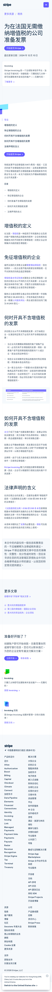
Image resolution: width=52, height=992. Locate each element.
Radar (7, 845)
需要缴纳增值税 (34, 265)
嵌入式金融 (33, 779)
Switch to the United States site (19, 985)
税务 (20, 13)
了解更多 (8, 81)
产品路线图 (33, 911)
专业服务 (32, 835)
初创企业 (32, 764)
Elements (9, 801)
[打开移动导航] (46, 4)
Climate (8, 786)
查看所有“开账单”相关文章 (16, 596)
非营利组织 (33, 832)
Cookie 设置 (9, 945)
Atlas (6, 764)
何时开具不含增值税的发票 (17, 135)
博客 (6, 919)
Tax (6, 859)
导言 (6, 119)
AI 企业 (31, 809)
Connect (8, 790)
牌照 (6, 937)
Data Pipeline (10, 797)
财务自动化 (33, 783)
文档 (30, 878)
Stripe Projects (35, 897)
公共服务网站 (18, 300)
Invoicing (8, 816)
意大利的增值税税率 (16, 605)
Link (6, 823)
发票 (23, 524)
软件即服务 (33, 805)
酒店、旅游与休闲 (36, 820)
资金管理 (32, 798)
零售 (30, 843)
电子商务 (32, 776)
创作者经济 (33, 813)
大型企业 (32, 761)
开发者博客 (33, 900)
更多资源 (9, 13)
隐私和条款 (9, 930)
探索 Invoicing (11, 690)
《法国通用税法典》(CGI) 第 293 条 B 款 (22, 508)
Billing (7, 775)
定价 (6, 761)
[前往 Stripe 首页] (7, 746)
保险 (30, 824)
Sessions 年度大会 (13, 926)
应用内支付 (33, 790)
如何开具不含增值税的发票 (17, 141)
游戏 (30, 817)
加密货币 (8, 794)
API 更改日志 (34, 889)
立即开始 (10, 658)
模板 (39, 524)
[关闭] (47, 976)
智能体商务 (33, 768)
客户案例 (8, 915)
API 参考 (32, 882)
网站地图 (8, 941)
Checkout (9, 782)
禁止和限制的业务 (12, 934)
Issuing (7, 819)
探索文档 (8, 722)
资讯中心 (32, 919)
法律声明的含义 (11, 146)
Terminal (8, 863)
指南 (6, 911)
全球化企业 (33, 787)
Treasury (8, 867)
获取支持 (8, 959)
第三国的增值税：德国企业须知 (21, 609)
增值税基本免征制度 (13, 277)
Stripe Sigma (10, 856)
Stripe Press (34, 922)
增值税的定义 (10, 125)
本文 (6, 432)
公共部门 (32, 839)
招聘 (30, 915)
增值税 (15, 233)
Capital (7, 779)
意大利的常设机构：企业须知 (20, 612)
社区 (6, 922)
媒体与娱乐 (33, 828)
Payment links (11, 834)
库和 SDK (32, 893)
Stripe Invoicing (12, 467)
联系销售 (25, 658)
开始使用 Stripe (13, 48)
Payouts (8, 841)
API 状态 (32, 886)
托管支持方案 (10, 963)
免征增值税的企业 (12, 130)
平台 (30, 802)
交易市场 (32, 794)
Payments (9, 837)
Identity (8, 812)
